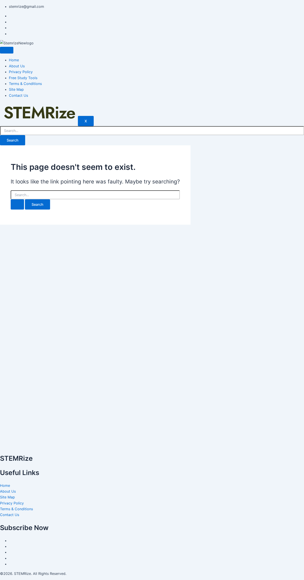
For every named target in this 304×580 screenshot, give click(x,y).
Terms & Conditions (25, 83)
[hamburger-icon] (6, 50)
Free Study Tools (23, 78)
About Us (17, 66)
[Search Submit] (17, 204)
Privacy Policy (21, 72)
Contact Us (18, 95)
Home (14, 60)
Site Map (16, 89)
